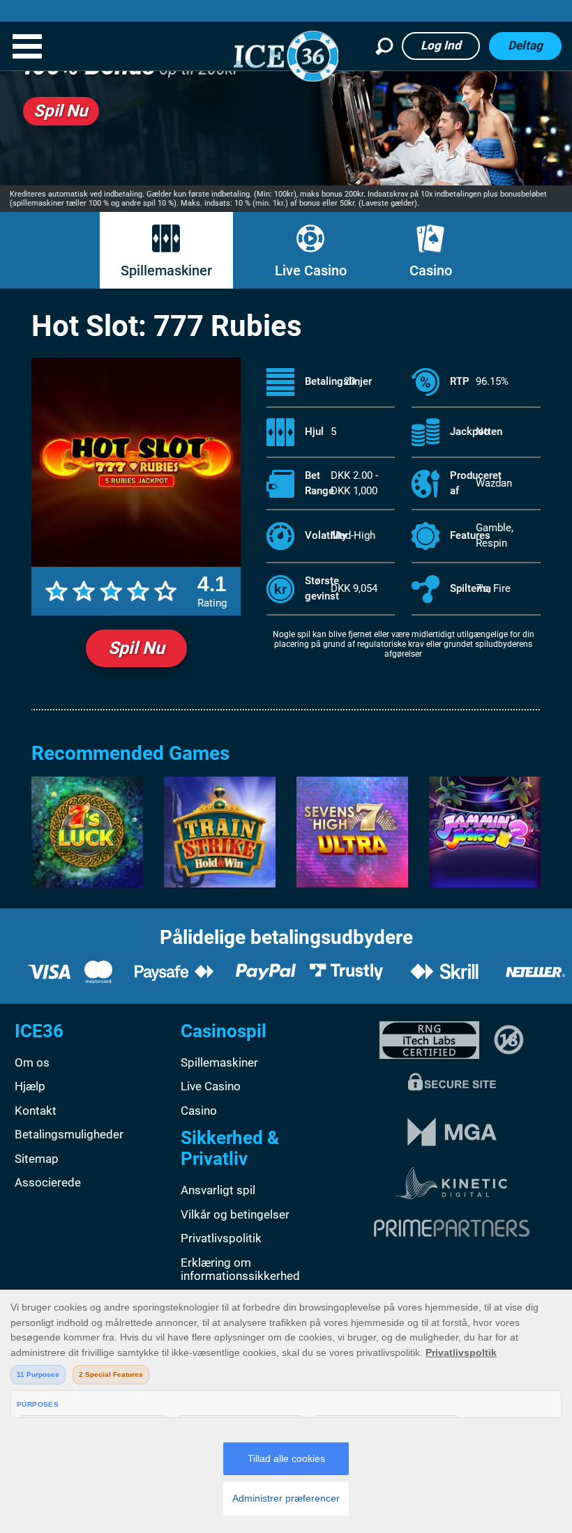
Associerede (48, 1182)
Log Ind (441, 45)
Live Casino (311, 270)
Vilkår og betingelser (235, 1214)
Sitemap (37, 1159)
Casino (430, 270)
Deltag (525, 45)
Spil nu (136, 648)
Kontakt (36, 1111)
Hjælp (30, 1086)
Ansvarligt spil (218, 1190)
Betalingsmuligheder (69, 1134)
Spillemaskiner (166, 270)
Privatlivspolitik (221, 1238)
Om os (32, 1062)
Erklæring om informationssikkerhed (240, 1269)
